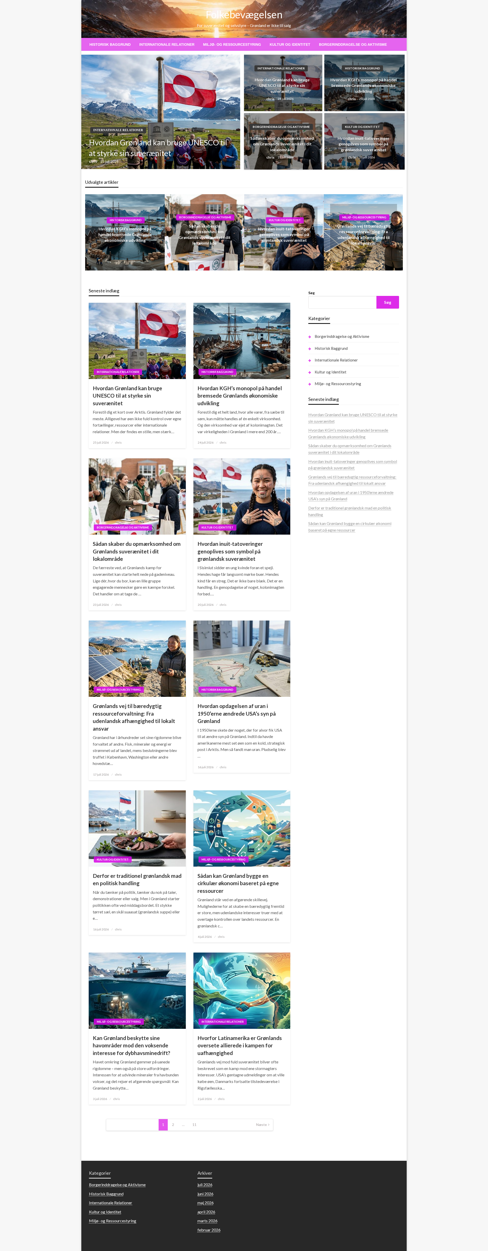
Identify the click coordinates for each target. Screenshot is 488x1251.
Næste (261, 1124)
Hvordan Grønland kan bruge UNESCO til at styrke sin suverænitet (158, 148)
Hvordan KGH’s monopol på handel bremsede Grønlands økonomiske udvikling (363, 85)
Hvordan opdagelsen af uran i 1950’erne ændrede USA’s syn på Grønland (236, 713)
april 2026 (206, 1211)
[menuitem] (110, 44)
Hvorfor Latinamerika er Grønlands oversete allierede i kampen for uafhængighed (239, 1045)
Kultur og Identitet (290, 44)
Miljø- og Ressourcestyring (232, 44)
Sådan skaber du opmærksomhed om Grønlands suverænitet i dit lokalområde (282, 144)
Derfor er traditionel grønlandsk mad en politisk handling (137, 879)
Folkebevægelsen (244, 14)
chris (93, 161)
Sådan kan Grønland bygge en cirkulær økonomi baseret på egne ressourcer (238, 883)
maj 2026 (205, 1202)
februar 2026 (209, 1229)
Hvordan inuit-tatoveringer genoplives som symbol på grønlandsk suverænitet (363, 144)
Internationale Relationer (166, 44)
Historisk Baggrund (110, 44)
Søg (311, 293)
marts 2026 (207, 1220)
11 (194, 1124)
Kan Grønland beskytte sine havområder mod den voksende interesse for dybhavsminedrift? (131, 1045)
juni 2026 (205, 1193)
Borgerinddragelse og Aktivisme (353, 44)
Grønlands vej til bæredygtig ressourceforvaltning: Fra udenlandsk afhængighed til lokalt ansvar (134, 717)
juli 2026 (204, 1184)
